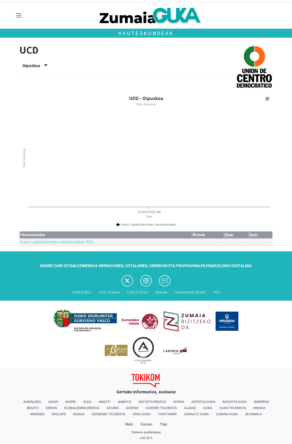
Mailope (59, 414)
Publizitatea (137, 292)
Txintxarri (167, 414)
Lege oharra (109, 292)
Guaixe (190, 408)
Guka (207, 408)
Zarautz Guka (196, 414)
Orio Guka (142, 414)
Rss (217, 292)
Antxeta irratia (152, 402)
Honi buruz (82, 292)
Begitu (33, 408)
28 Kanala (253, 414)
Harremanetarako (190, 292)
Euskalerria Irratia (81, 408)
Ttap (163, 424)
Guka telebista (232, 408)
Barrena (261, 402)
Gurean (146, 424)
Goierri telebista (161, 408)
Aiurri (70, 402)
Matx (129, 424)
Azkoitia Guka (234, 402)
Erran (51, 408)
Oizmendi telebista (108, 414)
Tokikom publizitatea (146, 432)
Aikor (53, 402)
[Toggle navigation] (19, 15)
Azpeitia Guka (203, 402)
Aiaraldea (32, 402)
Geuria (113, 408)
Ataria (178, 402)
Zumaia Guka (227, 414)
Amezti (104, 402)
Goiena (132, 408)
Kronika (37, 414)
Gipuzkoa (33, 65)
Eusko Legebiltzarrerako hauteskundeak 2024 (56, 242)
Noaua (78, 414)
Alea (87, 402)
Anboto (124, 402)
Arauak (161, 292)
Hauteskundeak (146, 33)
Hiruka (259, 408)
